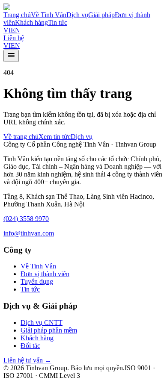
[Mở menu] (11, 56)
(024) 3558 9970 (26, 218)
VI (7, 30)
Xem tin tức (55, 136)
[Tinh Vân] (19, 7)
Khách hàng (31, 22)
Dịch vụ (77, 14)
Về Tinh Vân (48, 14)
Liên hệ (13, 37)
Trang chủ (17, 14)
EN (15, 30)
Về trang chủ (21, 136)
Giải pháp (101, 14)
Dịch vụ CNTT (42, 322)
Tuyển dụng (37, 281)
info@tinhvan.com (28, 233)
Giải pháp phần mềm (49, 330)
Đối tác (30, 345)
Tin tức (57, 22)
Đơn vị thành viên (45, 273)
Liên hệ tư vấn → (27, 360)
